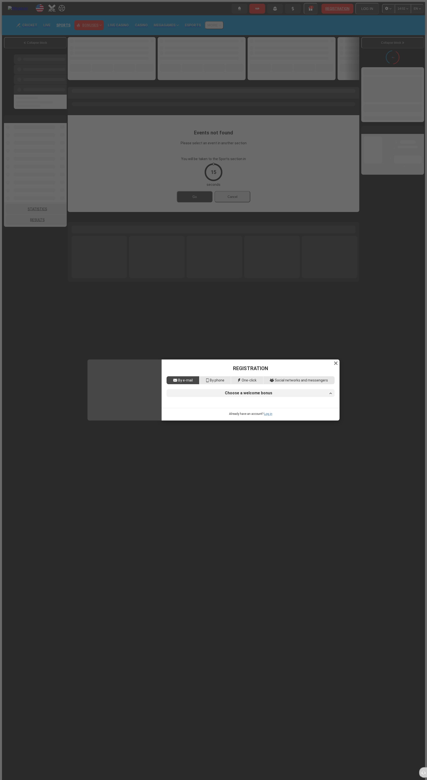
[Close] (336, 325)
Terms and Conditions (281, 432)
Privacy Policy (312, 432)
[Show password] (329, 403)
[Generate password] (319, 403)
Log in (268, 451)
